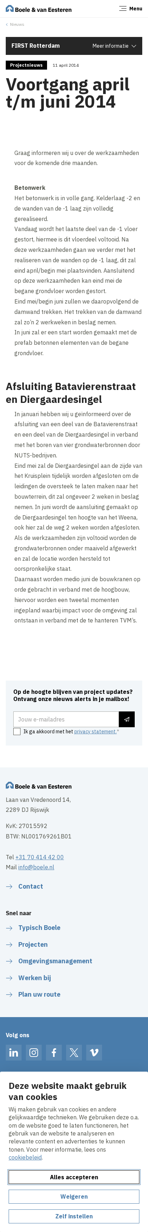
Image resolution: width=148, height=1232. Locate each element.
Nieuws (17, 24)
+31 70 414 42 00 (39, 857)
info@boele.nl (36, 867)
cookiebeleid (25, 1157)
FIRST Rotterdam (35, 45)
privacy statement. (95, 731)
